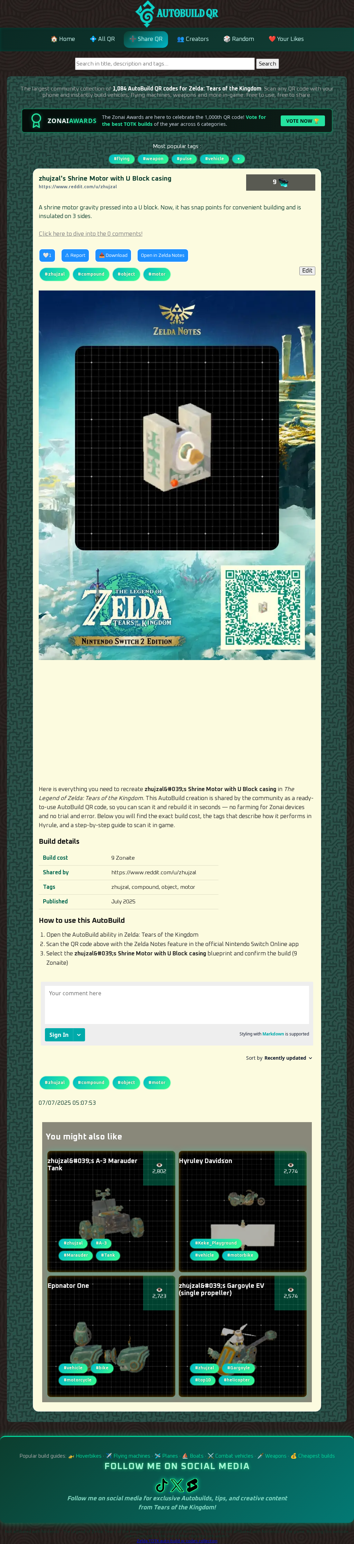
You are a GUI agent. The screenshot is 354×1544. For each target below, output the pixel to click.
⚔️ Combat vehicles (230, 1456)
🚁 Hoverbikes (85, 1456)
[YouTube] (192, 1490)
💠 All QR (102, 39)
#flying (122, 159)
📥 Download (113, 255)
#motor (157, 274)
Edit (307, 271)
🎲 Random (238, 39)
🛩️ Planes (166, 1456)
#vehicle (214, 159)
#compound (91, 274)
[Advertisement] (177, 722)
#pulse (184, 159)
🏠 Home (62, 39)
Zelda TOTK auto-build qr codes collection (177, 1541)
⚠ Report (75, 255)
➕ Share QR (145, 39)
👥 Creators (193, 39)
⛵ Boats (193, 1456)
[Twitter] (177, 1490)
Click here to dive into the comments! (90, 234)
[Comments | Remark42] (177, 1023)
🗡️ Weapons (272, 1456)
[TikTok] (162, 1490)
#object (126, 274)
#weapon (153, 159)
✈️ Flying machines (127, 1456)
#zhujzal (55, 274)
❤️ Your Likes (286, 39)
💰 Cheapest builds (312, 1456)
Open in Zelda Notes (163, 255)
